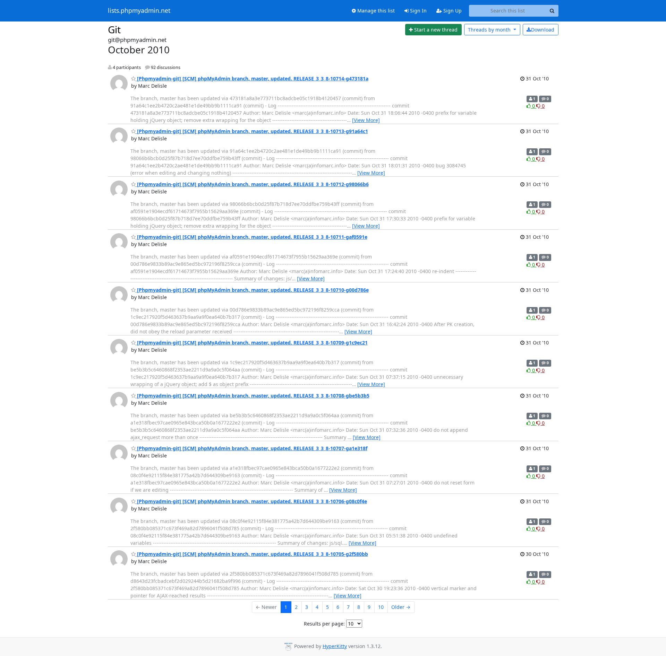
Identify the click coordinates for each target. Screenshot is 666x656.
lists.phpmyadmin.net (139, 11)
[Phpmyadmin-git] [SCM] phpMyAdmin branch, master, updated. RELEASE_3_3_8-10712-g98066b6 (252, 184)
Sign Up (452, 10)
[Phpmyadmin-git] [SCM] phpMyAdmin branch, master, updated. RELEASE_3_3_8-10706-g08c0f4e (251, 501)
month (490, 29)
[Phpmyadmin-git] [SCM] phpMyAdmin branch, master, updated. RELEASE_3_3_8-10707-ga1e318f (251, 448)
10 (381, 607)
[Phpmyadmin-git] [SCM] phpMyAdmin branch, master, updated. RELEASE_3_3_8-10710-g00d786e (252, 290)
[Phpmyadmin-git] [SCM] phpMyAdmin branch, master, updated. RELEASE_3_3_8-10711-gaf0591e (251, 237)
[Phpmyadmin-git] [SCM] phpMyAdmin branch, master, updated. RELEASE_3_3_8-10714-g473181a (252, 78)
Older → (400, 607)
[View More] (366, 120)
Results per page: (324, 623)
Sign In (418, 10)
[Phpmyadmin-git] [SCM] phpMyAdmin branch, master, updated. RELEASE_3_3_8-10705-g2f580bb (252, 554)
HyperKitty (335, 646)
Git (114, 29)
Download (542, 29)
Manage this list (375, 10)
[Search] (552, 11)
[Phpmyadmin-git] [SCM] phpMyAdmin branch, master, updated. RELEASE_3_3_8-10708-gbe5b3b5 (252, 395)
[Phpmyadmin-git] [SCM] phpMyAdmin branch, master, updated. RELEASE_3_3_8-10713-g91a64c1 (252, 131)
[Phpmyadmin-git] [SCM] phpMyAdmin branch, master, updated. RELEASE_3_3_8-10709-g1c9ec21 (252, 342)
